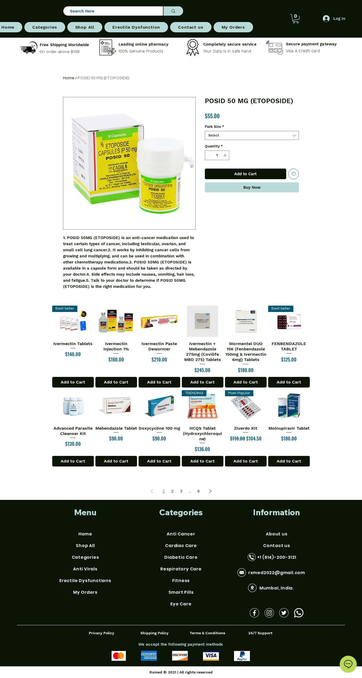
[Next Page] (210, 491)
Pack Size (214, 127)
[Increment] (225, 155)
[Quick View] (116, 321)
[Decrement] (209, 155)
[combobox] (252, 135)
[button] (44, 27)
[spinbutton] (217, 155)
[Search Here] (173, 11)
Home (68, 78)
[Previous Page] (152, 491)
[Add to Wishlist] (293, 174)
